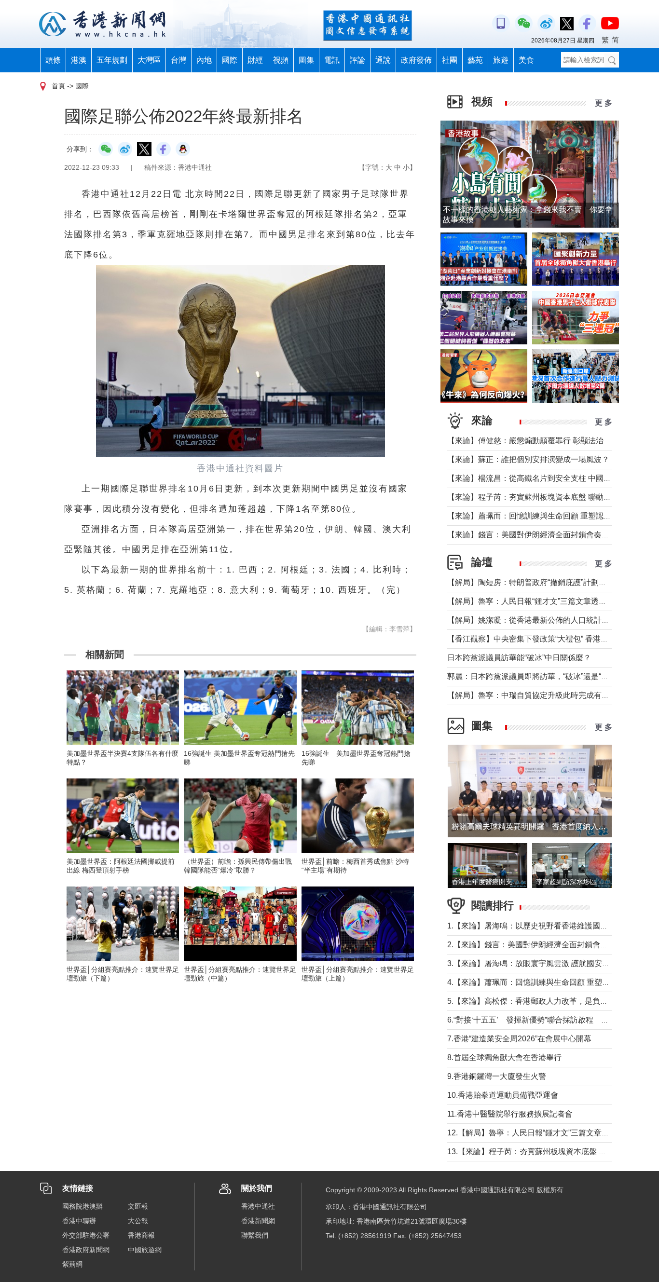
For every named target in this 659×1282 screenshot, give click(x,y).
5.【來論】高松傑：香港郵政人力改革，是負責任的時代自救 (550, 1001)
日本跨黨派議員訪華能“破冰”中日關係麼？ (519, 658)
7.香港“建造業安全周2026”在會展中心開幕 (519, 1039)
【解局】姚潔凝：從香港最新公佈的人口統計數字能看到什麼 (551, 620)
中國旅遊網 (145, 1250)
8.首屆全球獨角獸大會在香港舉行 (504, 1057)
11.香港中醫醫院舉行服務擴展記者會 (510, 1114)
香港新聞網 (258, 1221)
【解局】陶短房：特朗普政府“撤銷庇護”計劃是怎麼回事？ (546, 582)
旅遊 (500, 60)
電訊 (332, 60)
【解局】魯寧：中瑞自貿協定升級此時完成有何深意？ (539, 695)
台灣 (178, 60)
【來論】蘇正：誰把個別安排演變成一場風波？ (528, 459)
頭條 (53, 60)
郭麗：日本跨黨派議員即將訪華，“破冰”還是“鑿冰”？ (537, 676)
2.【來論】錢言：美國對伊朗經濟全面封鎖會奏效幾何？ (543, 945)
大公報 (138, 1221)
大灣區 (149, 60)
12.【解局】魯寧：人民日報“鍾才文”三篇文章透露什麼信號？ (551, 1133)
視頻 (280, 60)
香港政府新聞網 (86, 1250)
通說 (383, 60)
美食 (526, 60)
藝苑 (475, 60)
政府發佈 (416, 60)
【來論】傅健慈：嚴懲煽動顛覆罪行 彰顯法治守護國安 (540, 440)
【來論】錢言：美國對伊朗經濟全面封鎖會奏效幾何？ (539, 535)
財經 (255, 60)
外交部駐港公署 (86, 1235)
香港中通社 (258, 1206)
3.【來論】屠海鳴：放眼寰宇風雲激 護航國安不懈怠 (536, 963)
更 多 (603, 103)
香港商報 (141, 1235)
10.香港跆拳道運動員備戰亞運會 (502, 1095)
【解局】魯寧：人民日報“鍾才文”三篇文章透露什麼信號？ (546, 601)
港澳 (78, 60)
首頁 (58, 86)
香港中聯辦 (79, 1221)
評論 (357, 60)
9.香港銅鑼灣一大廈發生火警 (496, 1076)
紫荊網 (72, 1264)
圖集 (306, 60)
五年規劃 (111, 60)
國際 (229, 60)
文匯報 (138, 1206)
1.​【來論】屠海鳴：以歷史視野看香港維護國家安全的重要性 (550, 926)
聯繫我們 (254, 1235)
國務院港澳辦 (82, 1206)
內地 (204, 60)
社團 (449, 60)
